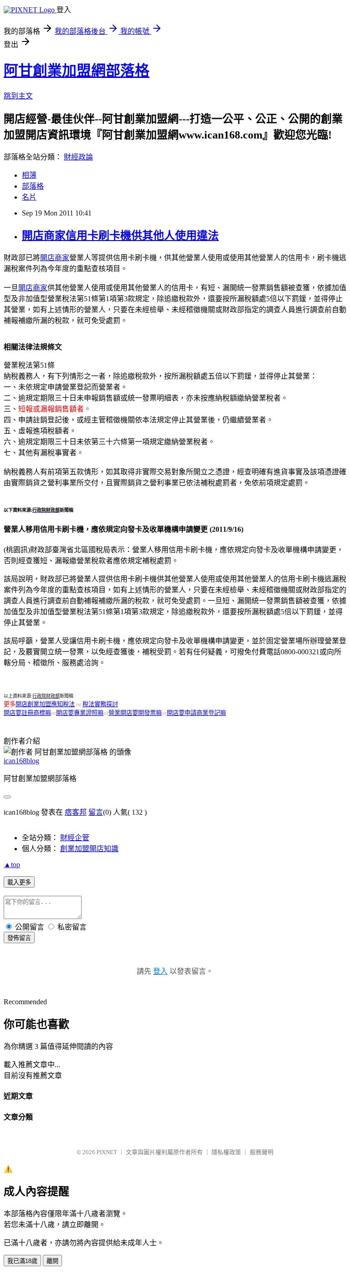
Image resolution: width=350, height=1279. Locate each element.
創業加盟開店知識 (89, 849)
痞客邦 (76, 812)
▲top (12, 864)
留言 (95, 812)
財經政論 (78, 157)
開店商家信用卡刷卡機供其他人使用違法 (120, 235)
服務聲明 (261, 1152)
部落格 (33, 186)
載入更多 (19, 882)
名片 (29, 197)
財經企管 (74, 838)
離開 (52, 1261)
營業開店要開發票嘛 (135, 712)
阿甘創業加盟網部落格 (76, 70)
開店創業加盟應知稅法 (45, 704)
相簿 (29, 175)
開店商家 (54, 258)
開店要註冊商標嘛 (27, 712)
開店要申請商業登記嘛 (196, 712)
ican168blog (21, 761)
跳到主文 (18, 96)
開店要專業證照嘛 (79, 712)
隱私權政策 (226, 1152)
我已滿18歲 (22, 1261)
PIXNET (107, 1152)
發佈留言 (19, 938)
